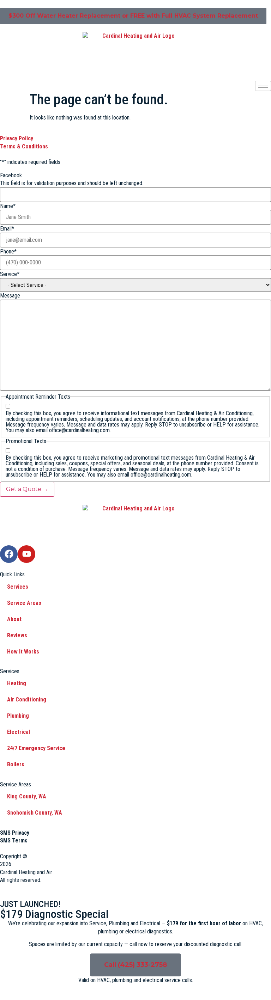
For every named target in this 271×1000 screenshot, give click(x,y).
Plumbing (18, 715)
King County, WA (26, 796)
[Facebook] (9, 554)
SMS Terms (14, 840)
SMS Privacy (14, 832)
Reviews (17, 635)
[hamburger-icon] (263, 86)
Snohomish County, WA (34, 812)
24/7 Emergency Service (36, 748)
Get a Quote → (27, 489)
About (14, 619)
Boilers (15, 764)
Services (17, 586)
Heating (16, 683)
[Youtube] (26, 554)
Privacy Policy (16, 138)
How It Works (23, 651)
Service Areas (24, 603)
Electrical (18, 732)
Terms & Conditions (24, 146)
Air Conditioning (26, 699)
